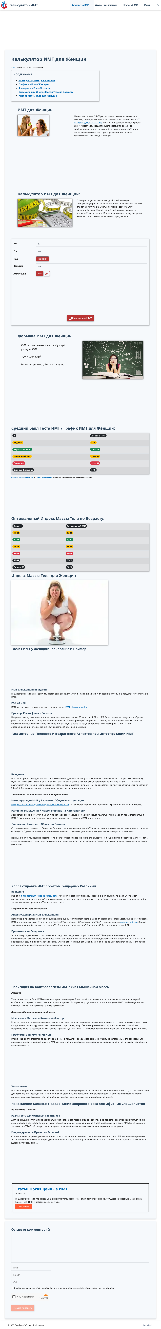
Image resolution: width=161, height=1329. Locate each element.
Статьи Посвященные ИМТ (41, 1189)
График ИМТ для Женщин (33, 84)
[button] (158, 5)
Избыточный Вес (26, 477)
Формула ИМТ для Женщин (34, 88)
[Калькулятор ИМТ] (4, 5)
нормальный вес (128, 922)
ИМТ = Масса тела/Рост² (77, 707)
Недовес (14, 477)
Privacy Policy (147, 1325)
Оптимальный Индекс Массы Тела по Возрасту (45, 91)
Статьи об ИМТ (130, 5)
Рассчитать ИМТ (82, 318)
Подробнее (23, 1206)
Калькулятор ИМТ (80, 5)
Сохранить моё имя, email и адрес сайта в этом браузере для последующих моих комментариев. (64, 1287)
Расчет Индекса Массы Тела (88, 122)
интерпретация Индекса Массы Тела (39, 895)
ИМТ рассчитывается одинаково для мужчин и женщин (40, 804)
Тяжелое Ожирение (44, 477)
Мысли (147, 5)
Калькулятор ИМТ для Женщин (36, 80)
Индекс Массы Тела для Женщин (37, 95)
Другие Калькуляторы (106, 5)
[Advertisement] (80, 28)
